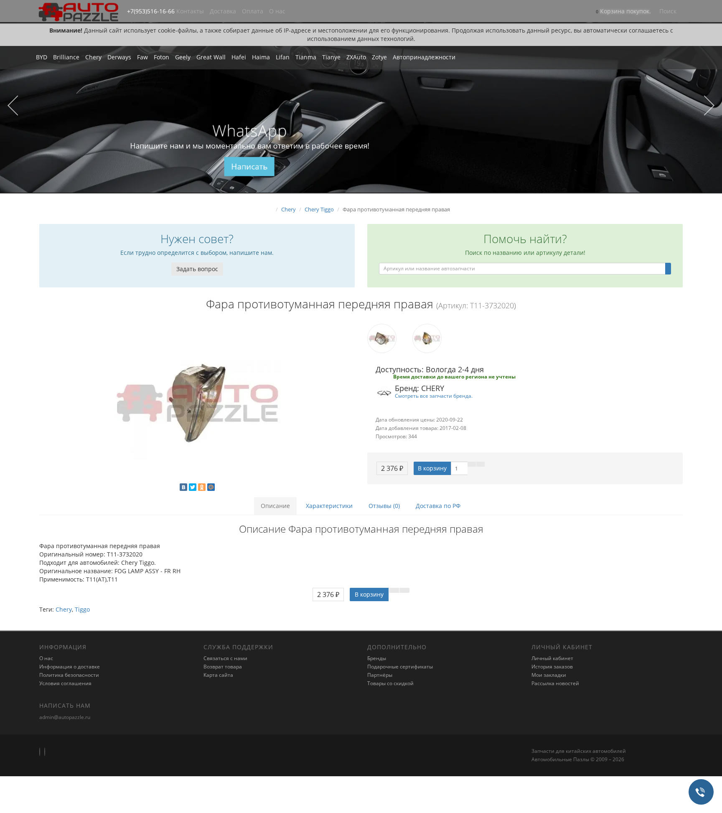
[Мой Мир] (211, 487)
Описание (275, 506)
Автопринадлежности (424, 57)
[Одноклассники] (202, 487)
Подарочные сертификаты (400, 666)
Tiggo (82, 609)
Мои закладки (548, 674)
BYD (41, 57)
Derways (119, 57)
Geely (183, 57)
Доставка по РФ (438, 506)
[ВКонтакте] (183, 487)
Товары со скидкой (390, 683)
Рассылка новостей (555, 683)
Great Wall (211, 57)
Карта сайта (218, 674)
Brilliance (66, 57)
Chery (93, 57)
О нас (277, 11)
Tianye (331, 57)
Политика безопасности (69, 674)
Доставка (223, 11)
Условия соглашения (65, 683)
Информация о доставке (69, 666)
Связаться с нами (225, 658)
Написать (249, 166)
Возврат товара (222, 666)
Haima (261, 57)
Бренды (376, 658)
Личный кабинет (552, 658)
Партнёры (379, 674)
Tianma (305, 57)
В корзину (432, 468)
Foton (161, 57)
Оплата (252, 11)
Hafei (238, 57)
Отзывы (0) (384, 506)
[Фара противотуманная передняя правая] (197, 403)
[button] (623, 12)
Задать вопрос (197, 269)
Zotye (379, 57)
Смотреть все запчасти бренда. (434, 395)
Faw (142, 57)
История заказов (552, 666)
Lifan (283, 57)
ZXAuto (356, 57)
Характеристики (329, 506)
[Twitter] (192, 487)
